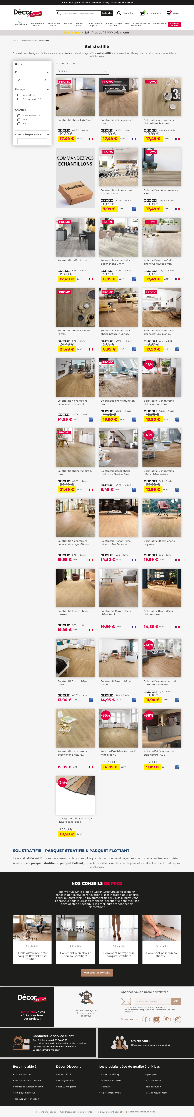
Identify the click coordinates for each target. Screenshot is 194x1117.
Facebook (146, 1019)
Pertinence (82, 71)
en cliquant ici (162, 1045)
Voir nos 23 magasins (123, 2)
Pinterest (167, 1019)
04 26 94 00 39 (59, 1040)
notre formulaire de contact (61, 1046)
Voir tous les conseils (97, 972)
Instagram (177, 1019)
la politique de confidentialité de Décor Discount (150, 1010)
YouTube (156, 1019)
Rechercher (107, 13)
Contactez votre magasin (46, 1050)
